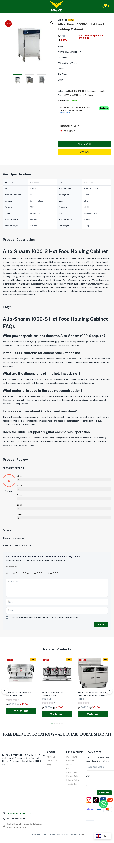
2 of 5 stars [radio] (16, 573)
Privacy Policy (72, 780)
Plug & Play (69, 131)
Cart (68, 768)
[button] (51, 22)
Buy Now (84, 152)
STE (82, 834)
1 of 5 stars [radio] (8, 573)
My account (71, 757)
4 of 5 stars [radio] (39, 573)
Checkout (70, 761)
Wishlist (69, 765)
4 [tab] (59, 723)
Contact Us (52, 761)
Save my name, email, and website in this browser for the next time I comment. (44, 617)
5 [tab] (62, 723)
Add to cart (84, 144)
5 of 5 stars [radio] (54, 573)
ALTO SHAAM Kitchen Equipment (79, 95)
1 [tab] (52, 723)
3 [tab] (57, 723)
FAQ (49, 765)
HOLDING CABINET (77, 91)
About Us (51, 757)
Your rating (12, 567)
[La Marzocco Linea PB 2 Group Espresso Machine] (21, 673)
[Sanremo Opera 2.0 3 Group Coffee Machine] (57, 673)
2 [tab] (54, 723)
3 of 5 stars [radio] (26, 573)
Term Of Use (72, 784)
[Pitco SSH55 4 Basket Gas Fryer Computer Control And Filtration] (93, 673)
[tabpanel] (21, 686)
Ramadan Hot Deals (96, 91)
